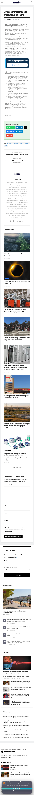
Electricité (7, 250)
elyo (21, 143)
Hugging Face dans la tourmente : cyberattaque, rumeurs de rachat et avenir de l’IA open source (20, 702)
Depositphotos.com (22, 749)
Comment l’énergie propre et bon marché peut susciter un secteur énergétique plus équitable (17, 426)
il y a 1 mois (7, 342)
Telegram (19, 131)
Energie (7, 278)
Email (10, 135)
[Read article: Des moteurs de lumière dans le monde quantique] (17, 663)
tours (6, 145)
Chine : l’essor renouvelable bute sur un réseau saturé (16, 734)
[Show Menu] (2, 2)
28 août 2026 (14, 673)
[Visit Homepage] (17, 2)
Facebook (11, 131)
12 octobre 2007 (17, 19)
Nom (5, 505)
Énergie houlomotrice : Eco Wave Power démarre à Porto (17, 737)
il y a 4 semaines (7, 314)
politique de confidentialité (25, 793)
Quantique (6, 668)
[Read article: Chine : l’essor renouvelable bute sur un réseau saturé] (17, 242)
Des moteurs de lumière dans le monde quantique (15, 671)
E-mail (6, 513)
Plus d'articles (17, 467)
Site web (6, 520)
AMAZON (9, 757)
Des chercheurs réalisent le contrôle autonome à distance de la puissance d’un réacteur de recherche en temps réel (15, 368)
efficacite (16, 143)
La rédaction (8, 19)
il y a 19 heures (7, 258)
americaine (9, 143)
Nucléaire (7, 334)
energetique (26, 143)
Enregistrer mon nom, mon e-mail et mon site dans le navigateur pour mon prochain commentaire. (17, 529)
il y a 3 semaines (7, 286)
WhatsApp (11, 127)
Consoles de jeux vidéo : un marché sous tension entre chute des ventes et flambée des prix (20, 696)
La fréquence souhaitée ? (10, 567)
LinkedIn (20, 127)
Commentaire (8, 485)
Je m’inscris (15, 788)
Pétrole (7, 392)
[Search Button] (32, 2)
